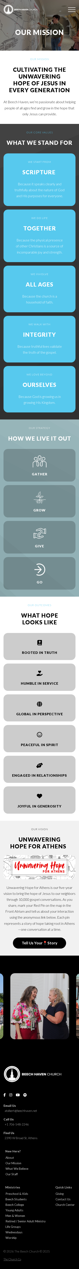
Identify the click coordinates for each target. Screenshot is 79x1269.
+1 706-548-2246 (17, 1124)
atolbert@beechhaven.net (21, 1111)
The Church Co (12, 1259)
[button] (71, 9)
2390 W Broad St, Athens (21, 1138)
